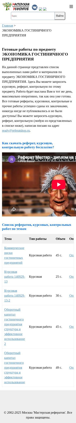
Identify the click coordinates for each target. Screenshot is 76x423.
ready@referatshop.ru (16, 130)
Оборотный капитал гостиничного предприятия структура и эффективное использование (14, 367)
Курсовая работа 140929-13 (14, 276)
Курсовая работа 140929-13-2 (14, 295)
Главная (7, 25)
